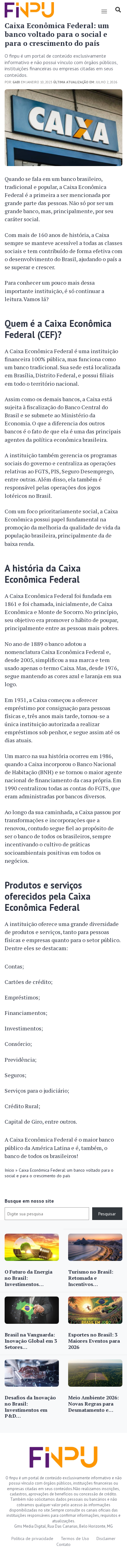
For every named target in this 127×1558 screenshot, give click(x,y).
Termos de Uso (75, 1538)
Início (9, 1170)
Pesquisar (107, 1214)
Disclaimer (106, 1538)
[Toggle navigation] (104, 11)
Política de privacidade (32, 1538)
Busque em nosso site (29, 1201)
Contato (63, 1544)
